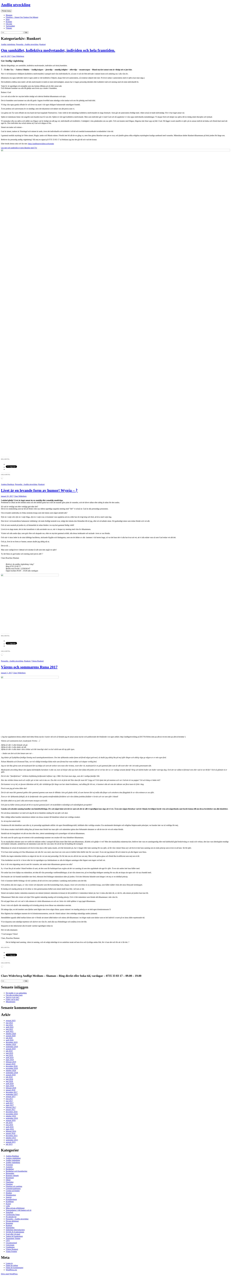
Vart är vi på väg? (13, 997)
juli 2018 (9, 1077)
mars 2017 (10, 1105)
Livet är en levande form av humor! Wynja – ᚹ (39, 490)
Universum (10, 1245)
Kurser (8, 1204)
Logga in (9, 1263)
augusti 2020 (11, 1036)
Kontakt (9, 22)
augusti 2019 (11, 1049)
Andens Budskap (7, 484)
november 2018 (12, 1068)
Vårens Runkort (37, 661)
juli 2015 (9, 1144)
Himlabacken (11, 1195)
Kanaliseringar (11, 1199)
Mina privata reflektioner (15, 1208)
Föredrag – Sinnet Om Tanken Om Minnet (22, 17)
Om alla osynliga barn (14, 995)
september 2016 (12, 1118)
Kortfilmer (10, 1202)
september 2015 (12, 1140)
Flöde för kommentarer (14, 1268)
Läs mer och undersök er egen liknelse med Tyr (19, 148)
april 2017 (9, 1103)
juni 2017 (9, 1099)
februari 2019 (11, 1062)
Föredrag (9, 1184)
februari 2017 (11, 1107)
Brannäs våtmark (12, 1175)
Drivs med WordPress (9, 1274)
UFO (8, 1241)
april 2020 (9, 1040)
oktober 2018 (11, 1070)
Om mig (9, 24)
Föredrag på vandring (14, 1186)
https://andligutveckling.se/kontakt (41, 144)
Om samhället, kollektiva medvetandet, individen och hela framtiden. (58, 50)
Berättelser (10, 1169)
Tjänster (9, 28)
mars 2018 (10, 1086)
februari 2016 (11, 1131)
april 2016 (9, 1127)
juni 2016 (9, 1125)
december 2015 (11, 1136)
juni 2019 (9, 1053)
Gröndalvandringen (13, 1189)
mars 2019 (10, 1060)
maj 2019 (9, 1055)
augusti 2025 (11, 1021)
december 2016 (11, 1112)
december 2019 (11, 1042)
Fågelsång (9, 1182)
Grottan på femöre (13, 1191)
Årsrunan (9, 1165)
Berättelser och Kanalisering (16, 1171)
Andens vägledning (13, 1158)
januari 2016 (10, 1133)
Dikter (8, 1180)
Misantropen (10, 1002)
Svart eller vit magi (13, 1234)
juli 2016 (9, 1123)
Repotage (9, 1223)
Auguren (9, 1167)
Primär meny (6, 11)
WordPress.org (11, 1270)
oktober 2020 (11, 1034)
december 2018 (11, 1066)
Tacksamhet (10, 26)
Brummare (10, 1178)
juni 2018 (9, 1079)
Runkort (42, 44)
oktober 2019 (11, 1044)
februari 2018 (11, 1088)
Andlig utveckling (15, 5)
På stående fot (11, 1217)
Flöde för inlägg (12, 1265)
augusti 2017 (11, 1097)
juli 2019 (9, 1051)
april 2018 (9, 1083)
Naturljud (9, 1212)
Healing (9, 1193)
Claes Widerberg (17, 56)
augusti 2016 (11, 1120)
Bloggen (9, 15)
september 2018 (12, 1073)
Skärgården (10, 1228)
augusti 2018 (11, 1075)
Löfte (8, 1206)
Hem (8, 19)
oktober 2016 (11, 1116)
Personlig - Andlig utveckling (27, 44)
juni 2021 (9, 1029)
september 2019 (12, 1047)
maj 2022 (9, 1025)
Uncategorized (11, 1243)
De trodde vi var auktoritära (16, 993)
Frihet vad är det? (12, 999)
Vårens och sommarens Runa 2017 (29, 667)
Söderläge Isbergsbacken (15, 1230)
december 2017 (11, 1092)
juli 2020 (9, 1038)
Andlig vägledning (8, 44)
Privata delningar (12, 1221)
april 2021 (9, 1031)
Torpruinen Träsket (13, 1238)
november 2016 (12, 1114)
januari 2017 (10, 1110)
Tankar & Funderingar (14, 1236)
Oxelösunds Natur (13, 1215)
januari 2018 (10, 1090)
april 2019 (9, 1057)
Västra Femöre (11, 1251)
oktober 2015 (11, 1138)
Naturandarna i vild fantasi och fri (18, 1210)
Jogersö (9, 1197)
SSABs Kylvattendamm (15, 1232)
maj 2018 (9, 1081)
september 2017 (12, 1094)
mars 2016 (10, 1129)
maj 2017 (9, 1101)
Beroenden (10, 1173)
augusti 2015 (11, 1142)
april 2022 (9, 1027)
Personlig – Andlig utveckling (17, 1219)
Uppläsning (10, 1247)
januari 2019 (10, 1064)
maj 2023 (9, 1023)
